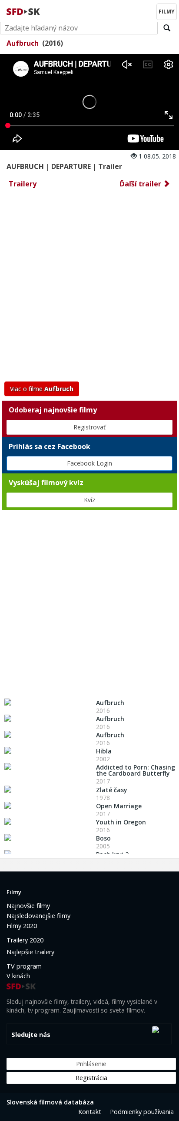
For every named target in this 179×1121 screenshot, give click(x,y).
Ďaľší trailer (141, 184)
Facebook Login (89, 463)
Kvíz (89, 500)
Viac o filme (41, 389)
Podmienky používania (142, 1111)
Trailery (22, 184)
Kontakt (89, 1111)
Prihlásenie (91, 1064)
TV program (24, 966)
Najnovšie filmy (28, 906)
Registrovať (89, 427)
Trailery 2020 (25, 940)
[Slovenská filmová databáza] (24, 10)
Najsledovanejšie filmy (38, 916)
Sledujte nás (30, 1034)
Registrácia (91, 1078)
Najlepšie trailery (30, 952)
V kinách (18, 976)
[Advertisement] (89, 287)
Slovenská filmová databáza (50, 1102)
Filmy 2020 (22, 926)
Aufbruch (23, 43)
